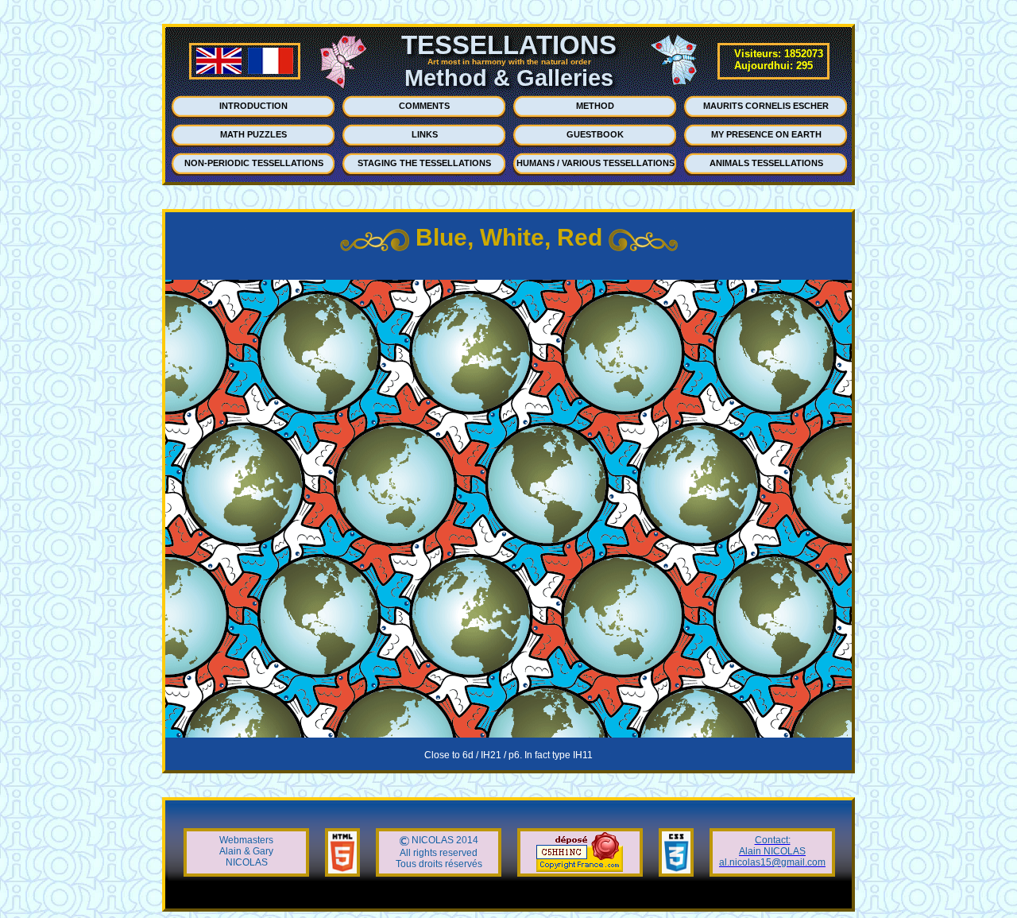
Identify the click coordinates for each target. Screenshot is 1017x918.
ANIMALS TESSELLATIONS (766, 163)
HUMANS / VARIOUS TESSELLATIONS (595, 163)
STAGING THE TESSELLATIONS (424, 163)
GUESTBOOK (595, 134)
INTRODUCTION (253, 105)
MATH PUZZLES (253, 134)
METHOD (595, 105)
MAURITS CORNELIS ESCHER (766, 105)
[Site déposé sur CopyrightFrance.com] (579, 868)
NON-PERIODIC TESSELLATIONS (253, 163)
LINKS (425, 134)
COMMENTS (424, 105)
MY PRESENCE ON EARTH (766, 134)
